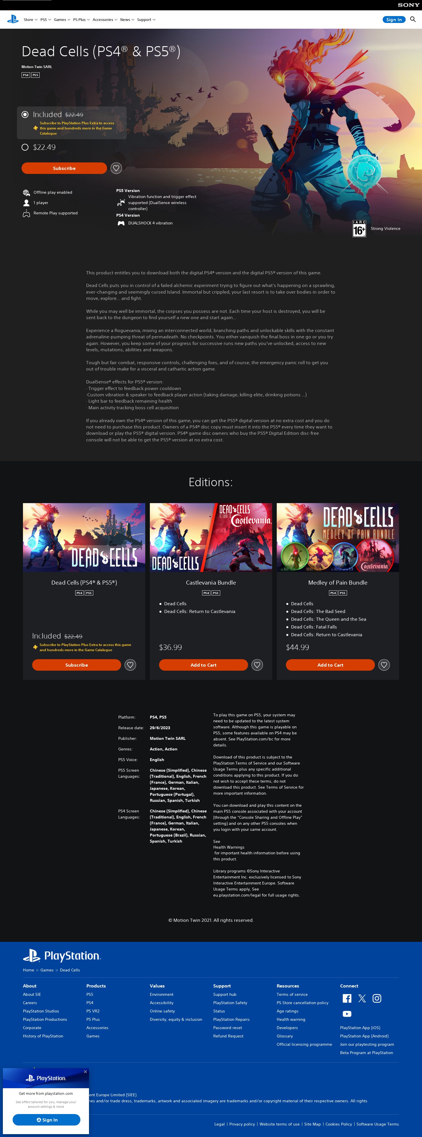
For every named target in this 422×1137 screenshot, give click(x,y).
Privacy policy (242, 1124)
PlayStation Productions (45, 1019)
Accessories (103, 19)
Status (219, 1011)
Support (144, 19)
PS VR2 (92, 1011)
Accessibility (161, 1002)
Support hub (225, 994)
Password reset (227, 1027)
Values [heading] (157, 986)
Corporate (32, 1027)
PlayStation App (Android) (364, 1036)
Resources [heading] (288, 986)
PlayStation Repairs (231, 1019)
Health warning (291, 1019)
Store (28, 19)
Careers (30, 1002)
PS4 (89, 1002)
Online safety (162, 1011)
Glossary (285, 1036)
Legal (219, 1124)
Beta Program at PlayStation (366, 1052)
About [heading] (29, 986)
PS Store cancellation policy (302, 1002)
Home (28, 970)
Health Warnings (229, 847)
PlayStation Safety (230, 1002)
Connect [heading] (349, 986)
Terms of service (292, 994)
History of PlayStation (43, 1036)
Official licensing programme (304, 1044)
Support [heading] (222, 986)
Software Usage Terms (378, 1124)
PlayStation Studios (41, 1011)
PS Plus (79, 19)
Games (60, 19)
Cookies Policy (339, 1124)
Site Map (312, 1124)
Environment (161, 994)
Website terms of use (280, 1124)
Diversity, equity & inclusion (176, 1019)
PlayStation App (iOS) (360, 1027)
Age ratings (288, 1011)
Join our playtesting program (367, 1044)
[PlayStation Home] (13, 19)
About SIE (32, 994)
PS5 (43, 19)
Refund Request (228, 1036)
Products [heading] (96, 986)
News (125, 19)
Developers (287, 1027)
